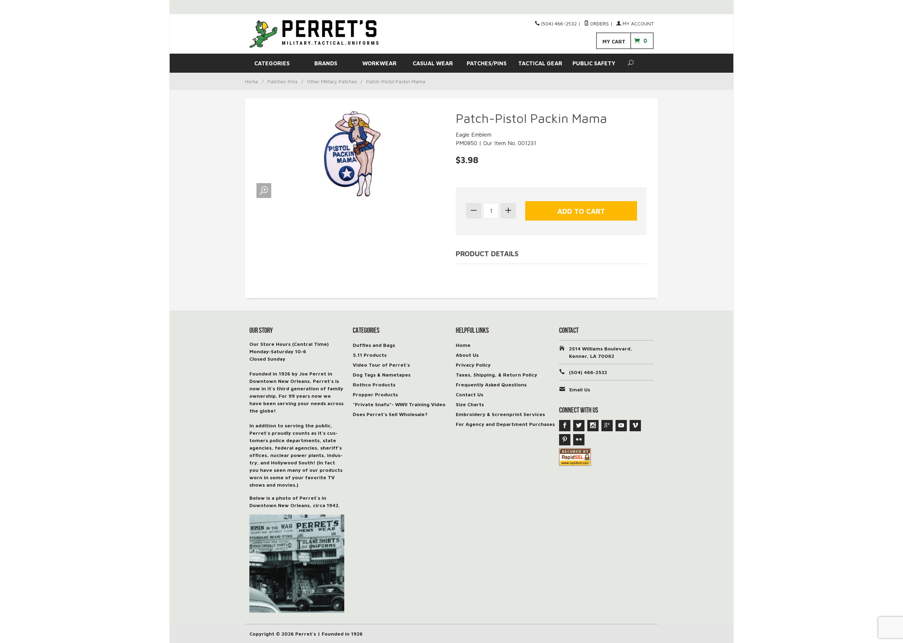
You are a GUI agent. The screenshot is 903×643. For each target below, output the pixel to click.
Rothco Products (374, 384)
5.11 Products (370, 355)
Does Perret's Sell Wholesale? (390, 414)
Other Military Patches (332, 81)
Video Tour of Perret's (381, 365)
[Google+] (607, 425)
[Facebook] (564, 425)
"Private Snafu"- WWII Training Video (399, 404)
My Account (637, 23)
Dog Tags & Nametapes (382, 375)
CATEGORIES (272, 63)
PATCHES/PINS (487, 63)
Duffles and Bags (374, 345)
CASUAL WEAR (433, 63)
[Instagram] (593, 425)
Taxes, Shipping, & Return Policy (496, 375)
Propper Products (375, 394)
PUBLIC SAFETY (593, 63)
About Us (467, 355)
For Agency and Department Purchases (505, 424)
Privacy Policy (473, 365)
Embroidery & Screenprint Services (500, 414)
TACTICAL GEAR (540, 63)
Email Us (579, 389)
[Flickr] (578, 439)
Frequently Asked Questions (491, 384)
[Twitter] (578, 425)
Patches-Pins (282, 81)
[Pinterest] (564, 439)
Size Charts (470, 404)
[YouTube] (621, 425)
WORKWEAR (379, 63)
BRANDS (325, 63)
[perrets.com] (314, 34)
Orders (599, 23)
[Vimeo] (635, 425)
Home (251, 81)
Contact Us (469, 394)
